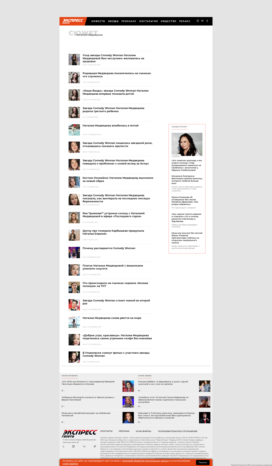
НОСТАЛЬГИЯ (148, 21)
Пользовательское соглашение (177, 431)
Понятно (203, 462)
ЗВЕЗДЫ (113, 21)
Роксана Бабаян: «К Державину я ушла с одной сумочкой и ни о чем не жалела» (163, 383)
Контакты (106, 431)
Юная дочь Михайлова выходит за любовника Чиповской (86, 414)
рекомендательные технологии (167, 458)
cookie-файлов (70, 464)
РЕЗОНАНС (129, 21)
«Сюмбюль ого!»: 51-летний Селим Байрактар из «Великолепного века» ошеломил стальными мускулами (163, 399)
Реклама (124, 431)
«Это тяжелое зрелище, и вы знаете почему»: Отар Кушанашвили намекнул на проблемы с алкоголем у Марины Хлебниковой (187, 165)
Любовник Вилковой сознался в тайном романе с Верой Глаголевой (88, 398)
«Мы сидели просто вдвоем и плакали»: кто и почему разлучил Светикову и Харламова (186, 217)
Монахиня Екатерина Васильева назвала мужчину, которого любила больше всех (187, 179)
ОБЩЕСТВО (168, 21)
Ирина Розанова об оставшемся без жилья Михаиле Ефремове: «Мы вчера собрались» (185, 201)
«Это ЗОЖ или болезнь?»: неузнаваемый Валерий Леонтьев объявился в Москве (88, 383)
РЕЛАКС (184, 21)
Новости (98, 21)
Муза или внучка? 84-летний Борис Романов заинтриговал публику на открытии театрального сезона (187, 238)
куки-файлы (143, 431)
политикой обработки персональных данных (145, 461)
